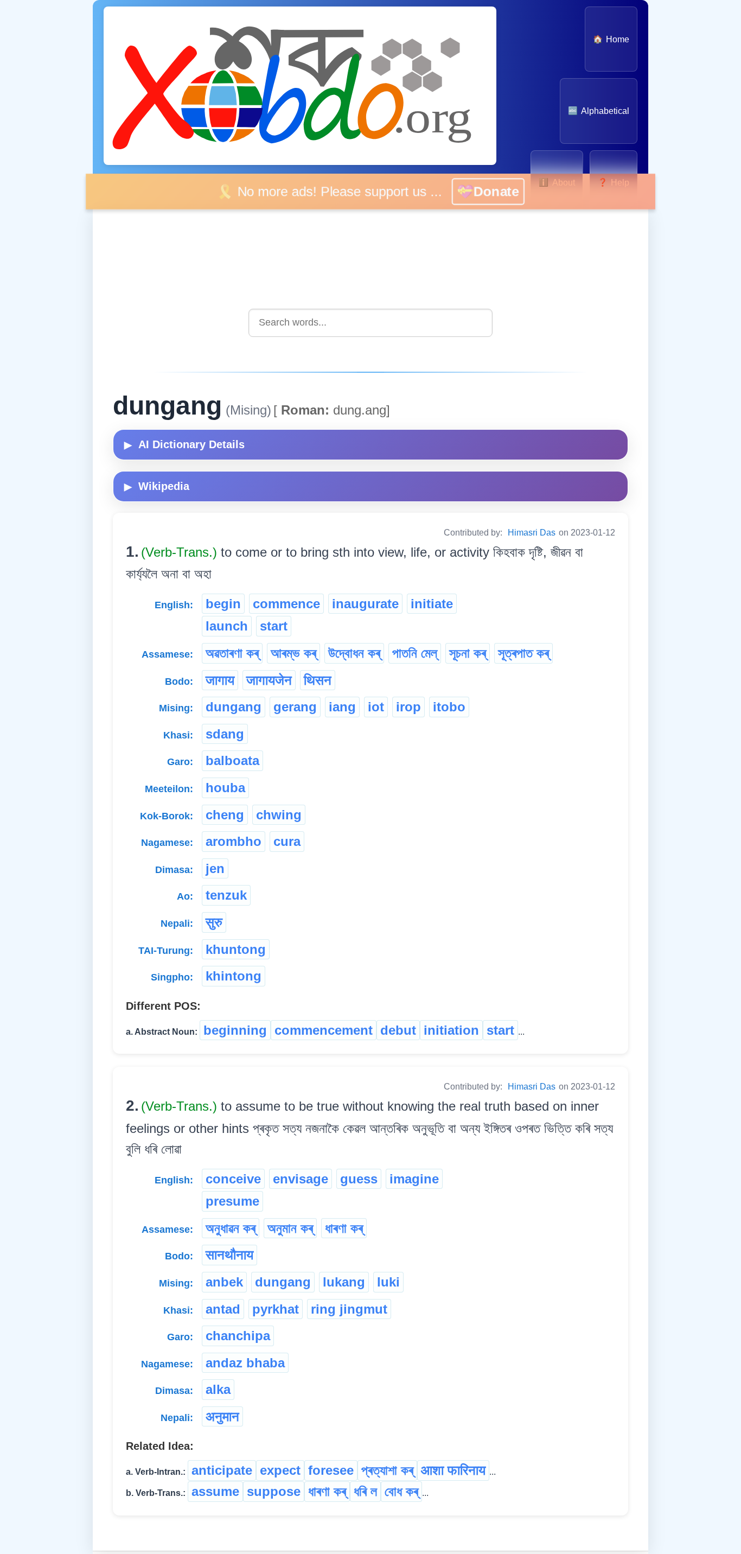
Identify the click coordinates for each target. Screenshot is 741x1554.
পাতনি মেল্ (414, 653)
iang (342, 706)
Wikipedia (156, 486)
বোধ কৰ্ (401, 1491)
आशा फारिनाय (453, 1470)
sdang (225, 734)
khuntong (236, 949)
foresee (331, 1470)
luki (388, 1282)
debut (398, 1030)
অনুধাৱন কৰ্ (230, 1228)
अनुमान (222, 1416)
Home (611, 39)
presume (232, 1201)
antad (223, 1309)
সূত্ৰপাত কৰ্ (523, 653)
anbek (224, 1282)
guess (359, 1178)
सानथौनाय (229, 1254)
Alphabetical (598, 111)
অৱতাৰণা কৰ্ (232, 653)
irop (408, 706)
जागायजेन (269, 680)
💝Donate (501, 191)
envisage (300, 1178)
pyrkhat (275, 1309)
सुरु (214, 922)
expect (280, 1470)
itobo (449, 706)
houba (225, 787)
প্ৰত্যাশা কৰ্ (387, 1470)
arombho (233, 841)
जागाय (220, 680)
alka (218, 1389)
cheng (225, 814)
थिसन (317, 680)
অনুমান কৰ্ (290, 1228)
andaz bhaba (245, 1362)
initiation (451, 1030)
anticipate (221, 1470)
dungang (233, 706)
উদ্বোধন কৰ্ (354, 653)
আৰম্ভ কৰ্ (293, 653)
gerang (295, 706)
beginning (235, 1030)
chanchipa (238, 1335)
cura (287, 841)
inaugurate (365, 603)
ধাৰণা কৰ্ (344, 1228)
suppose (274, 1491)
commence (286, 603)
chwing (279, 814)
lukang (344, 1282)
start (274, 626)
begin (223, 603)
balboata (232, 760)
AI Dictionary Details (184, 444)
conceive (233, 1178)
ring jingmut (349, 1309)
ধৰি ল (365, 1491)
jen (215, 868)
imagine (414, 1178)
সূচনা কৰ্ (467, 653)
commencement (323, 1030)
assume (215, 1491)
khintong (233, 976)
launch (227, 626)
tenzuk (226, 895)
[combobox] (370, 322)
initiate (432, 603)
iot (376, 706)
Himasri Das (531, 532)
